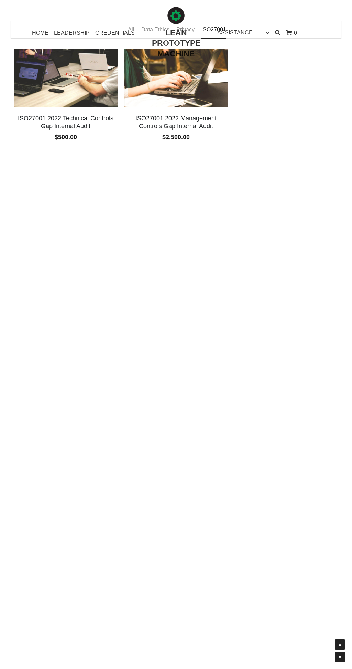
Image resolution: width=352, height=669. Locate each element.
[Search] (277, 33)
